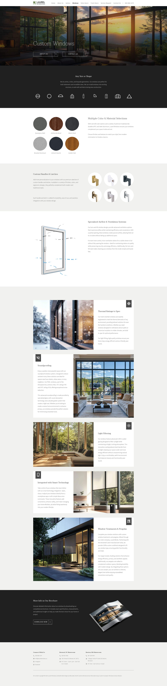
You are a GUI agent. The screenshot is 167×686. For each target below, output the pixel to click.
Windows (75, 3)
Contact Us (117, 3)
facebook (37, 665)
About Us (60, 3)
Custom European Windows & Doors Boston (110, 676)
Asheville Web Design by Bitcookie (65, 676)
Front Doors (95, 3)
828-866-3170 (129, 3)
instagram (37, 662)
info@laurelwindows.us (41, 659)
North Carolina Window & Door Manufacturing (86, 676)
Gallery (68, 3)
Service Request (106, 3)
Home (53, 3)
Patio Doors (84, 3)
